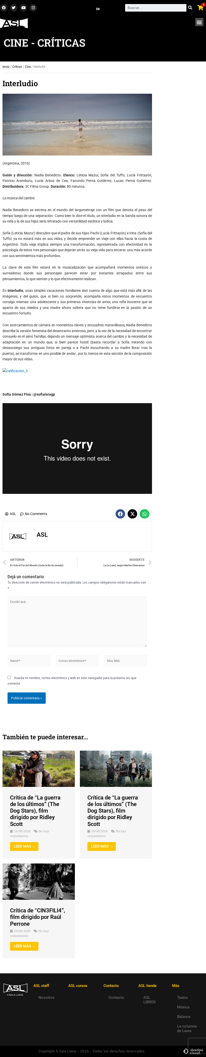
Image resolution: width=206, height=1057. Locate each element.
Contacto (116, 997)
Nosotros (46, 997)
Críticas (17, 67)
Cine (28, 67)
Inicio (6, 67)
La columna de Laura (187, 1028)
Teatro (182, 997)
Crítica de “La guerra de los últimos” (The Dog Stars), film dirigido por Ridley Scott (35, 810)
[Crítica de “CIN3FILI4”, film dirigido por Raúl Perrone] (39, 881)
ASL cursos (77, 985)
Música (183, 1007)
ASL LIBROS (149, 999)
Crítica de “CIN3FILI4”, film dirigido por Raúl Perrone (37, 917)
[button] (199, 22)
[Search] (190, 8)
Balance (183, 1016)
